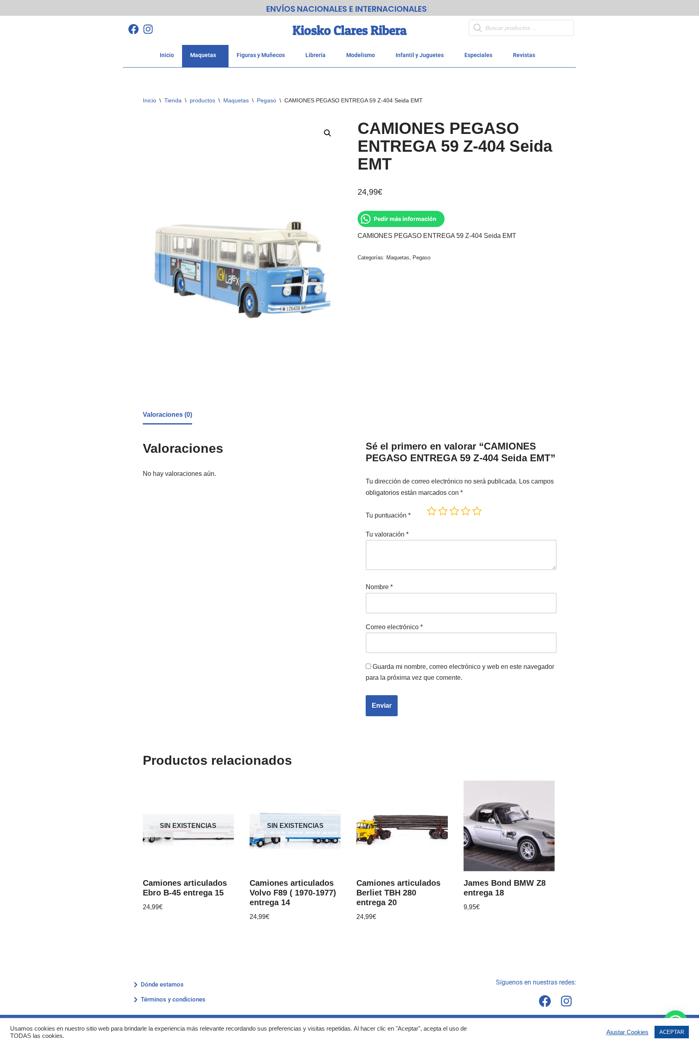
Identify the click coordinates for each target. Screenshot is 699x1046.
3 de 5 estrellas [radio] (454, 511)
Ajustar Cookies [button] (627, 1032)
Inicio (167, 55)
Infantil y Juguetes (420, 55)
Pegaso (266, 100)
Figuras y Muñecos (261, 55)
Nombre (379, 586)
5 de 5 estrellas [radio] (477, 511)
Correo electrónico (394, 627)
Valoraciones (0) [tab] (167, 414)
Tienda (173, 100)
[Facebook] (133, 29)
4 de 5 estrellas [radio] (465, 511)
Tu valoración (387, 534)
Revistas (524, 55)
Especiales (478, 55)
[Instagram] (148, 29)
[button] (327, 133)
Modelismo (360, 55)
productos (202, 100)
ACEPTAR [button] (671, 1032)
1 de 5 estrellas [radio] (431, 511)
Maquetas (203, 55)
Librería (315, 55)
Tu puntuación (388, 515)
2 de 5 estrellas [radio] (443, 511)
